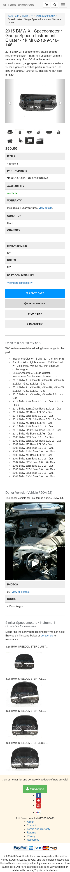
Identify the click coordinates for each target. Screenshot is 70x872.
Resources (33, 839)
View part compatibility (19, 282)
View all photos (20, 591)
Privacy (31, 836)
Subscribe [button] (36, 789)
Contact (31, 825)
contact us (47, 635)
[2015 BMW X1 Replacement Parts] (35, 524)
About (30, 821)
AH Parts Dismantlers (18, 4)
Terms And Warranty (38, 829)
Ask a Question (36, 303)
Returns (31, 832)
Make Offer (36, 323)
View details (45, 207)
